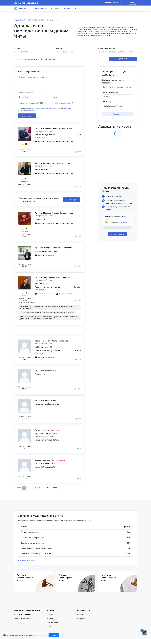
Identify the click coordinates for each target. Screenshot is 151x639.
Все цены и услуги (26, 560)
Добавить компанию (112, 3)
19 (48, 488)
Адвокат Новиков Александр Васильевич (54, 128)
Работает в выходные (50, 59)
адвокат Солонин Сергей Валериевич (52, 341)
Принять (54, 635)
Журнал (80, 614)
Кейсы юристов (52, 623)
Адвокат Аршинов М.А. (45, 463)
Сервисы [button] (55, 8)
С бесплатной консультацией (27, 59)
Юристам (49, 618)
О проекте (50, 610)
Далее (54, 488)
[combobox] (33, 52)
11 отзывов (24, 147)
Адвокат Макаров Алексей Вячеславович (54, 213)
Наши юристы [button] (40, 8)
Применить (123, 59)
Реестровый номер (110, 92)
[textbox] (33, 52)
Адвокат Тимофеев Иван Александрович (53, 248)
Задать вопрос (24, 8)
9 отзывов (24, 181)
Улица (17, 48)
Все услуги (40, 137)
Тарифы (49, 627)
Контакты (49, 614)
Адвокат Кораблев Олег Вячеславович (52, 163)
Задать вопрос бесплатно (30, 71)
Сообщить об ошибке (22, 618)
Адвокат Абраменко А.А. (46, 434)
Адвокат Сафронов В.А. (45, 371)
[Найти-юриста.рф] (26, 3)
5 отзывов (24, 231)
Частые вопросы (83, 610)
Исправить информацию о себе (27, 610)
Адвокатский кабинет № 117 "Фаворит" (53, 277)
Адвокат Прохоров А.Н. (45, 400)
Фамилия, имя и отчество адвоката (113, 81)
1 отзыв (24, 296)
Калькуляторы (70, 8)
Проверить (117, 114)
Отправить (27, 116)
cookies (18, 635)
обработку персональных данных (45, 108)
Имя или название (106, 48)
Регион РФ (106, 102)
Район (59, 48)
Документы (81, 618)
